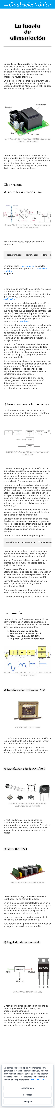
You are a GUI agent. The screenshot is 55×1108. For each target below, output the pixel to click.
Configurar (27, 1101)
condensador (9, 299)
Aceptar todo (27, 1088)
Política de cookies (38, 1079)
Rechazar (27, 1095)
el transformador (27, 266)
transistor (24, 321)
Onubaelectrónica (30, 4)
